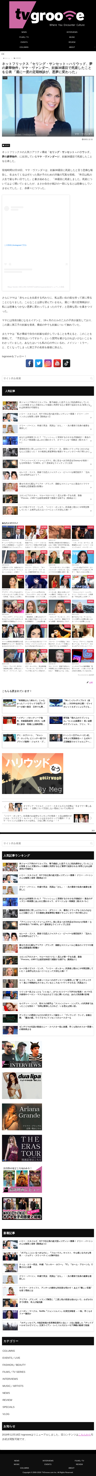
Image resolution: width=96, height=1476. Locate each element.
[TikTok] (66, 363)
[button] (91, 378)
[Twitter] (39, 363)
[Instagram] (48, 363)
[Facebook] (30, 363)
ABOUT (71, 1468)
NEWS (7, 145)
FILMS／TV (79, 1461)
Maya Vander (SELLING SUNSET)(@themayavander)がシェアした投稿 (36, 287)
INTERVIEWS (48, 1461)
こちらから (84, 1434)
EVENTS (47, 1464)
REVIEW (79, 1464)
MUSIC (17, 1464)
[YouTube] (57, 363)
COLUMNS (24, 1468)
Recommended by (83, 675)
